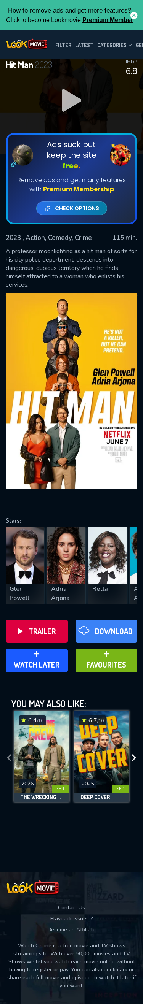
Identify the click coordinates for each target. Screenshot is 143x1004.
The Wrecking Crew (41, 797)
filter (63, 45)
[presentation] (9, 758)
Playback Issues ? (71, 918)
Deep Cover (95, 797)
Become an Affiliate (72, 929)
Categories (112, 45)
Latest (84, 45)
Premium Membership (78, 189)
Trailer (42, 631)
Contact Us (71, 907)
